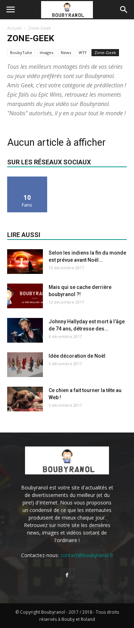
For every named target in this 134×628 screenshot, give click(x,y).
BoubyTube (21, 52)
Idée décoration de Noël (77, 356)
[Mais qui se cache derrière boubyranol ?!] (25, 296)
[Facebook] (67, 575)
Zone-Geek (105, 52)
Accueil (14, 28)
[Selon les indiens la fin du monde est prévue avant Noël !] (25, 261)
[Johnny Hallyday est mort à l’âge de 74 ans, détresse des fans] (25, 330)
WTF (83, 52)
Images (46, 52)
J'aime (27, 179)
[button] (124, 9)
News (66, 52)
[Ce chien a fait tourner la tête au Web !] (25, 399)
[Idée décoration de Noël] (25, 364)
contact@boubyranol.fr (86, 555)
